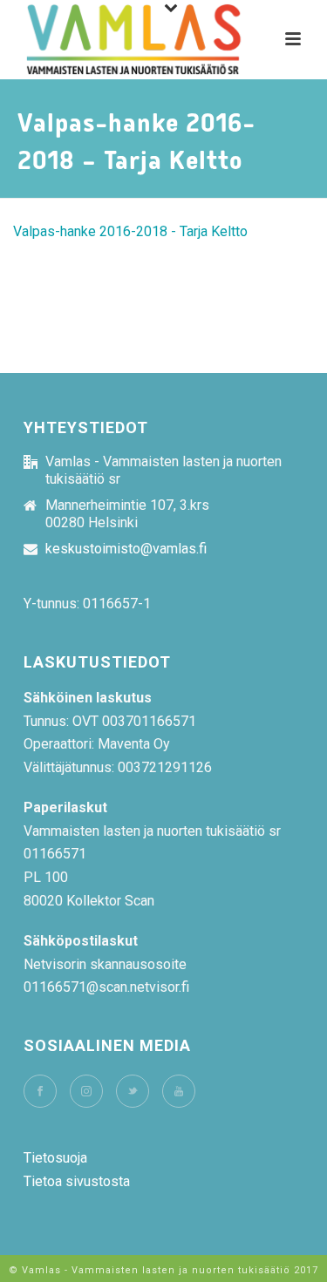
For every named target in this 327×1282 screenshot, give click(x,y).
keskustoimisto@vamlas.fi (126, 549)
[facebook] (40, 1091)
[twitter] (132, 1091)
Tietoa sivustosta (77, 1181)
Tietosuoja (55, 1158)
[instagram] (86, 1091)
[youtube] (178, 1091)
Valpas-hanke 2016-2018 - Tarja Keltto (130, 231)
